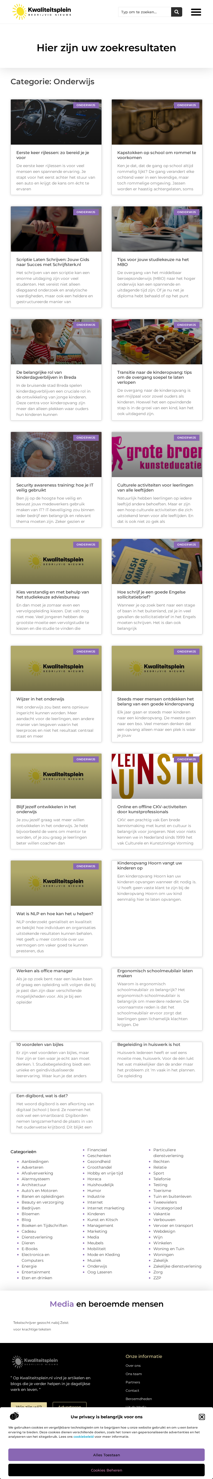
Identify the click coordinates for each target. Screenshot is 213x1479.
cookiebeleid (83, 1437)
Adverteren (32, 1167)
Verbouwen (164, 1219)
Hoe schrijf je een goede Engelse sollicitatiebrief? (151, 594)
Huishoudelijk (100, 1184)
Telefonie (162, 1178)
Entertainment (36, 1272)
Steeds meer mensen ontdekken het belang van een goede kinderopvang (155, 701)
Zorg (158, 1272)
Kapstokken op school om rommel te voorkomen (156, 155)
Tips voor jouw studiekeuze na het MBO (153, 262)
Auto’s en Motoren (39, 1190)
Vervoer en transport (173, 1225)
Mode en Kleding (103, 1254)
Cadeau (29, 1231)
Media (93, 1237)
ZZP (157, 1277)
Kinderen (96, 1213)
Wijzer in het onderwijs (40, 699)
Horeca (94, 1178)
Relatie (160, 1167)
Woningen (163, 1254)
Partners (133, 1382)
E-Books (30, 1248)
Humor (94, 1190)
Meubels (95, 1242)
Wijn (158, 1237)
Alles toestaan (106, 1455)
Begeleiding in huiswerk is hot (148, 1044)
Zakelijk (160, 1260)
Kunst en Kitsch (102, 1219)
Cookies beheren (106, 1470)
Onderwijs (97, 1266)
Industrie (96, 1196)
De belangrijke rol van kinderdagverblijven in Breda (46, 375)
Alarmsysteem (36, 1178)
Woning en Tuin (168, 1248)
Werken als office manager (44, 970)
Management (100, 1225)
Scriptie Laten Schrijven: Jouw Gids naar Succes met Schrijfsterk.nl (52, 262)
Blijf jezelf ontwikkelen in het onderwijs (46, 809)
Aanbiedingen (35, 1161)
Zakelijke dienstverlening (177, 1266)
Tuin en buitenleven (172, 1196)
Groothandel (99, 1167)
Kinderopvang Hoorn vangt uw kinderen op (149, 865)
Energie (29, 1266)
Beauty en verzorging (43, 1202)
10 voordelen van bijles (40, 1044)
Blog (26, 1219)
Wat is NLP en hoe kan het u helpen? (54, 913)
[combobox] (144, 12)
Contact (132, 1390)
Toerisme (162, 1190)
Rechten (161, 1161)
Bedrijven (31, 1208)
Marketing (97, 1231)
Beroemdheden (139, 1399)
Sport (158, 1173)
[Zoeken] (176, 12)
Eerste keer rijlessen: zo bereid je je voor (52, 155)
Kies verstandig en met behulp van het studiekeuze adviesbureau (52, 594)
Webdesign (164, 1231)
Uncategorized (167, 1208)
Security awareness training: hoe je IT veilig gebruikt (54, 487)
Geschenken (99, 1155)
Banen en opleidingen (43, 1196)
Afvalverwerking (37, 1173)
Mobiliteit (96, 1248)
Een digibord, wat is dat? (42, 1095)
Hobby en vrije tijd (105, 1173)
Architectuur (34, 1184)
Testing (160, 1184)
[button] (202, 1417)
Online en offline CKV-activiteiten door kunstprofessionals (152, 809)
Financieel (97, 1149)
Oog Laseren (99, 1272)
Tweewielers (165, 1202)
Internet (95, 1202)
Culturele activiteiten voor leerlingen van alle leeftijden (155, 487)
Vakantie (161, 1213)
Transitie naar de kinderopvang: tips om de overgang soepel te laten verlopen (154, 377)
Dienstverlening (37, 1237)
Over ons (133, 1365)
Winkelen (162, 1242)
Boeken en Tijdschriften (44, 1225)
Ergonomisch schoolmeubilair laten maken (155, 973)
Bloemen (30, 1213)
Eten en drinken (37, 1277)
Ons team (134, 1374)
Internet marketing (106, 1208)
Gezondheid (98, 1161)
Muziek (94, 1260)
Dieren (28, 1242)
